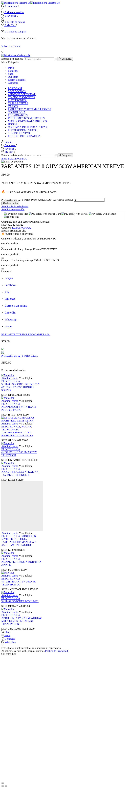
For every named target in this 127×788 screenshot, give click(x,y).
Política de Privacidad (56, 651)
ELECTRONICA (17, 100)
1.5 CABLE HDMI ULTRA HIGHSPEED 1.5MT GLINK (17, 434)
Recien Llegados (16, 79)
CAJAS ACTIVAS (18, 103)
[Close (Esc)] (2, 783)
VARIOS (13, 106)
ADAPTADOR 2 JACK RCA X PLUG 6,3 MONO (18, 408)
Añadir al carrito (10, 203)
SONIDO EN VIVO (19, 133)
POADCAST (15, 88)
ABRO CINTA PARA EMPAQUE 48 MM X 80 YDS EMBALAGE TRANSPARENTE (21, 621)
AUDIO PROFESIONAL (22, 94)
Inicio (11, 67)
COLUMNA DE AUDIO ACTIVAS (27, 127)
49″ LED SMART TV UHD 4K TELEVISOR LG (18, 583)
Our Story (13, 76)
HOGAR (13, 124)
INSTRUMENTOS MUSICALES (26, 118)
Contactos (13, 82)
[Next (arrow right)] (6, 786)
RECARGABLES (18, 115)
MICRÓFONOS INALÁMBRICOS (27, 121)
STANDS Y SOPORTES (21, 97)
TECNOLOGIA (16, 112)
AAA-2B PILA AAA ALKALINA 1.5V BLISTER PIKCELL (20, 473)
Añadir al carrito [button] (9, 378)
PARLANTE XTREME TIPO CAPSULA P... (25, 334)
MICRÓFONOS (17, 91)
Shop (10, 73)
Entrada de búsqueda (12, 58)
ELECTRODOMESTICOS (22, 130)
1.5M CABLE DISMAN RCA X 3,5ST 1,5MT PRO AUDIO (19, 543)
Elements (13, 70)
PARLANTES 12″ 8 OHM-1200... (19, 355)
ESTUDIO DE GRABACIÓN (24, 136)
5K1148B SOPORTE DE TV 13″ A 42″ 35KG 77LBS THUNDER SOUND (20, 387)
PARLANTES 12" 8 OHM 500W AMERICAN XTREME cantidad (37, 199)
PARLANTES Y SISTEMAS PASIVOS (29, 109)
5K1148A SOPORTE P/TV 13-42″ (20, 601)
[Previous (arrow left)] (2, 786)
